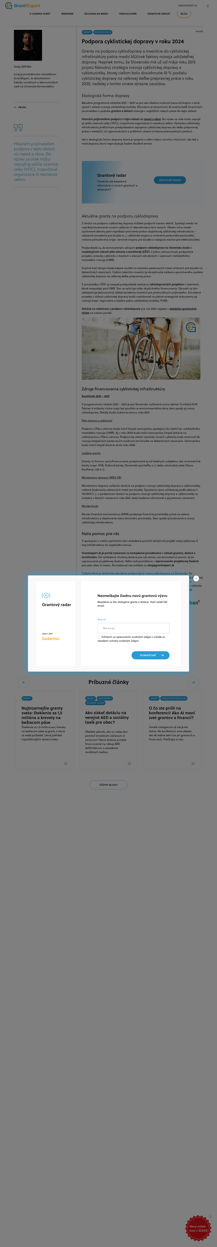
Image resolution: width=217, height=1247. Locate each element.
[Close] (196, 578)
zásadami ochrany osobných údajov (118, 641)
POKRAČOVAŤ (148, 655)
